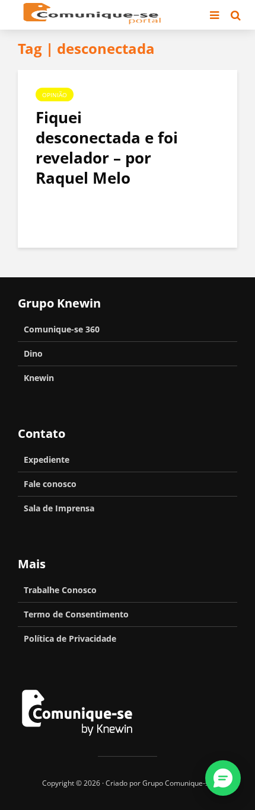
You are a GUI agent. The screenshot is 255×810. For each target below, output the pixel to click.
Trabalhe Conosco (60, 590)
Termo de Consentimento (76, 614)
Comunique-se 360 (62, 329)
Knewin (39, 377)
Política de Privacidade (70, 638)
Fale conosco (50, 483)
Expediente (46, 459)
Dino (33, 353)
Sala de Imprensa (59, 508)
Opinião (54, 95)
